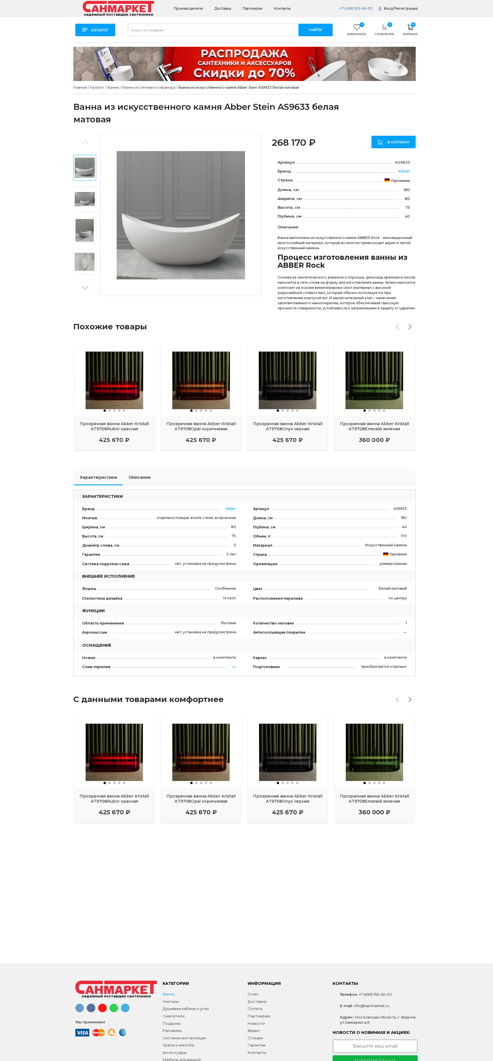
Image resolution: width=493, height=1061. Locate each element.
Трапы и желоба (178, 1045)
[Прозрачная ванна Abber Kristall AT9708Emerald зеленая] (374, 380)
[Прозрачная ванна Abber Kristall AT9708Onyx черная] (288, 380)
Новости (256, 1023)
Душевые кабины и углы (186, 1008)
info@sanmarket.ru (371, 1005)
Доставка (222, 8)
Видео (254, 1030)
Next (85, 288)
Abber (404, 171)
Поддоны (172, 1023)
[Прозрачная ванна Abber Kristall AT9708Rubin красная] (114, 380)
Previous (85, 142)
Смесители (174, 1016)
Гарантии (257, 1045)
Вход (388, 8)
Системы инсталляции (184, 1038)
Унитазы (171, 1001)
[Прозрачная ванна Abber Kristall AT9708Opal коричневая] (201, 380)
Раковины (172, 1030)
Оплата (255, 1008)
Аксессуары (175, 1052)
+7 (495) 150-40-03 (356, 8)
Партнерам (252, 8)
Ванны (169, 994)
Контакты (282, 8)
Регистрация (406, 8)
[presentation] (397, 327)
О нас (253, 994)
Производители (188, 8)
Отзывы (255, 1038)
